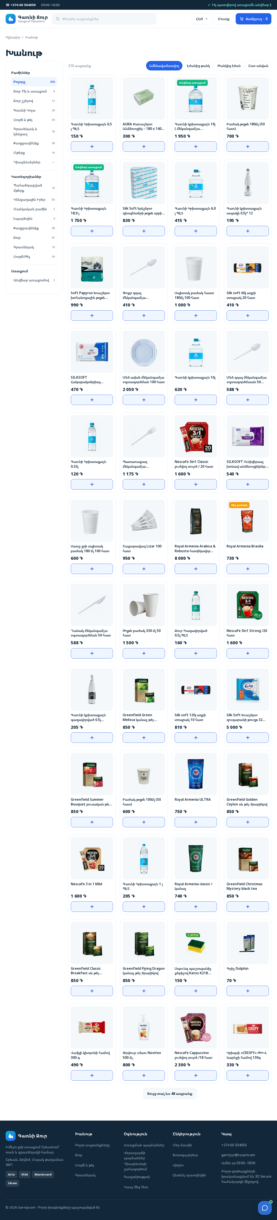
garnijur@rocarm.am (238, 1155)
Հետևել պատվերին (189, 1175)
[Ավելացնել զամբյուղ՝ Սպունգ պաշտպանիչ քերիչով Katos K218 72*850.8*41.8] (196, 991)
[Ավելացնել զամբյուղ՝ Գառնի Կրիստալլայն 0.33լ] (92, 484)
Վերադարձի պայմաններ (134, 1155)
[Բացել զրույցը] (265, 1208)
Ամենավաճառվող (164, 66)
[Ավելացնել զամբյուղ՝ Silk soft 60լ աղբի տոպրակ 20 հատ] (248, 315)
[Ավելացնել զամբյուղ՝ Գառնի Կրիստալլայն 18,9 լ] (92, 231)
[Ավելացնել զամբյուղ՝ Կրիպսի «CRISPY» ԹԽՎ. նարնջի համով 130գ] (248, 1075)
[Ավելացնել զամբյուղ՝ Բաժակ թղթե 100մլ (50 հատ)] (144, 822)
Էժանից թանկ (198, 66)
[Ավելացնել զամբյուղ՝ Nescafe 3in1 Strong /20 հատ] (248, 653)
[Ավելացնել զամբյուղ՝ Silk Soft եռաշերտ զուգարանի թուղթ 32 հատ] (248, 737)
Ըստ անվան (258, 66)
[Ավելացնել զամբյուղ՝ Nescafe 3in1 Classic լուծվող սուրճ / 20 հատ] (196, 484)
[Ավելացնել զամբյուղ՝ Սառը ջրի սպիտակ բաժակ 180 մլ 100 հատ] (92, 569)
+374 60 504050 (234, 1145)
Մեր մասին (182, 1145)
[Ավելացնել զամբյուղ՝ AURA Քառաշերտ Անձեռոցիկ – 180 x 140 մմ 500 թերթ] (144, 146)
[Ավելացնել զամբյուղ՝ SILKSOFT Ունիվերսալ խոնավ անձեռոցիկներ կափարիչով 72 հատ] (248, 484)
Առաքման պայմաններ (144, 1145)
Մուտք (224, 18)
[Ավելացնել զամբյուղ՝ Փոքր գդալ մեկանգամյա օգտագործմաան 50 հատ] (144, 315)
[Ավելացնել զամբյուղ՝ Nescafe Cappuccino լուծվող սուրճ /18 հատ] (196, 1075)
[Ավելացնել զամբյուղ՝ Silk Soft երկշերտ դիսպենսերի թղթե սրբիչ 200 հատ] (144, 231)
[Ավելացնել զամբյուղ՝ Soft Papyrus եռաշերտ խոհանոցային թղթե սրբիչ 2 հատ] (92, 315)
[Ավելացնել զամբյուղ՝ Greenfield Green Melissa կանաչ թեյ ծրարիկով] (144, 737)
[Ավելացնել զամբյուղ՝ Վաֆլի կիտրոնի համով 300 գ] (92, 1075)
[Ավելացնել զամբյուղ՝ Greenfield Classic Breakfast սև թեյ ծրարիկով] (92, 991)
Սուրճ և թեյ (84, 1165)
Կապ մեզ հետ (136, 1187)
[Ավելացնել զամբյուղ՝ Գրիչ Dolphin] (248, 991)
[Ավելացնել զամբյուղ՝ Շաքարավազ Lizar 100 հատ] (144, 569)
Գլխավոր (13, 37)
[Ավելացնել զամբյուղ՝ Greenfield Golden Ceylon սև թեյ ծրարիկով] (248, 822)
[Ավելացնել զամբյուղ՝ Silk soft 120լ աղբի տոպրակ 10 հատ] (196, 737)
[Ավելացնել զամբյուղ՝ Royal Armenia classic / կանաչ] (196, 906)
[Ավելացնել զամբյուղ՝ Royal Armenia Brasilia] (248, 569)
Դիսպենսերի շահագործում (135, 1166)
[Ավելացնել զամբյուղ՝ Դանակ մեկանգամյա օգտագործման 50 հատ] (92, 653)
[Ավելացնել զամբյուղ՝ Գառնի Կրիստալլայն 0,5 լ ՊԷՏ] (92, 146)
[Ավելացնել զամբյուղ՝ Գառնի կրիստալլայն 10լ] (196, 400)
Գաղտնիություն (137, 1176)
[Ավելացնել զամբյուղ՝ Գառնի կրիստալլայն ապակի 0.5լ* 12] (248, 231)
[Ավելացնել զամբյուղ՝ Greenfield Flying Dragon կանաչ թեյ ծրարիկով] (144, 991)
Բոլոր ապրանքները (92, 1145)
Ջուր (78, 1155)
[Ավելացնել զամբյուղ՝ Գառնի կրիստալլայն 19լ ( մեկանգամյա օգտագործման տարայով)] (196, 146)
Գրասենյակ (85, 1175)
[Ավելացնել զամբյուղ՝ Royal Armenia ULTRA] (196, 822)
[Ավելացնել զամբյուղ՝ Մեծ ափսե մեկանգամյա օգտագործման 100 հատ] (144, 400)
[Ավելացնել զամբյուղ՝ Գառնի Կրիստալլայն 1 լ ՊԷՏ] (144, 906)
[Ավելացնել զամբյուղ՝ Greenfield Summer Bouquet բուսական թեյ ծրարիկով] (92, 822)
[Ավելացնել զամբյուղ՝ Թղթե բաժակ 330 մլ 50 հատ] (144, 653)
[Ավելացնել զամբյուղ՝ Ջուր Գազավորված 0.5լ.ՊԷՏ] (196, 653)
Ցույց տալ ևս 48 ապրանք (169, 1093)
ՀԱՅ (199, 18)
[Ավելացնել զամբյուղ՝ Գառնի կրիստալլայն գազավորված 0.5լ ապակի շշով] (92, 737)
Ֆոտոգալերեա (185, 1155)
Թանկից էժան (229, 66)
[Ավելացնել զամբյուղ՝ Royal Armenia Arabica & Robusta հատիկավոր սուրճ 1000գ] (196, 569)
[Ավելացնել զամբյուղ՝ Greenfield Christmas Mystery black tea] (248, 906)
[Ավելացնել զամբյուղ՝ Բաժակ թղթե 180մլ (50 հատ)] (248, 146)
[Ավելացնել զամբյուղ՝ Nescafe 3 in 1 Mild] (92, 906)
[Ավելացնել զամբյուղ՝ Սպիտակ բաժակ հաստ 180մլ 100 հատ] (196, 315)
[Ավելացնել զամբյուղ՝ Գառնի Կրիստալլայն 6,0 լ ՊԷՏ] (196, 231)
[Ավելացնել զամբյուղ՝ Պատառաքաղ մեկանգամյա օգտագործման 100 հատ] (144, 484)
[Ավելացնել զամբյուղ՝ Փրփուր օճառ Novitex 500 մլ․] (144, 1075)
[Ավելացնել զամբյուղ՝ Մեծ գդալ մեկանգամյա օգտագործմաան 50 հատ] (248, 400)
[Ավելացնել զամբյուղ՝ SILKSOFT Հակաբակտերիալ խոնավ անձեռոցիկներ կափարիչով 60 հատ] (92, 400)
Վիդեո (178, 1165)
